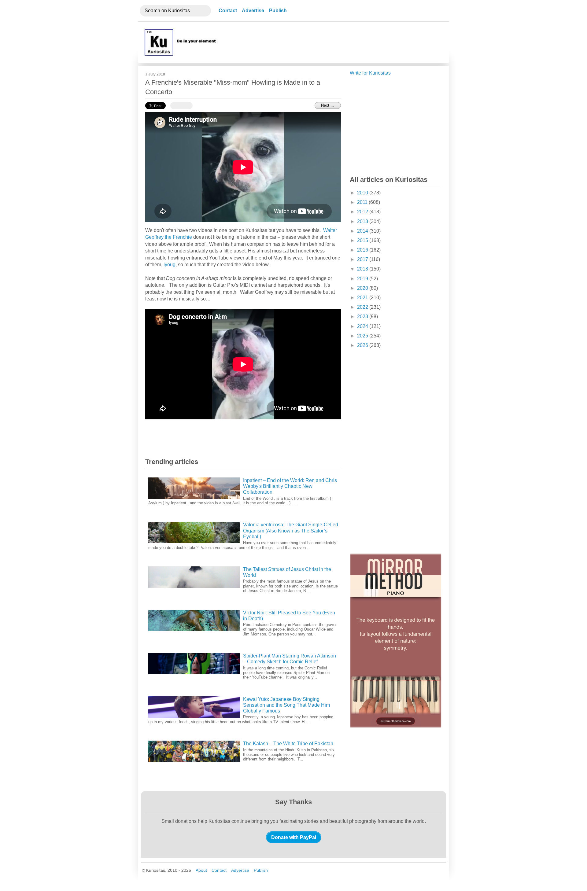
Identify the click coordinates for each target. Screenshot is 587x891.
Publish (278, 10)
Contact (228, 10)
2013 (363, 221)
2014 (363, 231)
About (201, 870)
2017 (363, 259)
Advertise (253, 10)
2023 (363, 316)
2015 (363, 240)
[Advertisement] (331, 42)
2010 (363, 192)
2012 (363, 211)
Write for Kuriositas (370, 72)
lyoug (169, 264)
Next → (327, 105)
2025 (363, 335)
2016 (363, 249)
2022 (363, 307)
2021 (363, 297)
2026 (363, 345)
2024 (363, 326)
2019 (363, 278)
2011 (363, 202)
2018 (363, 268)
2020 (363, 288)
